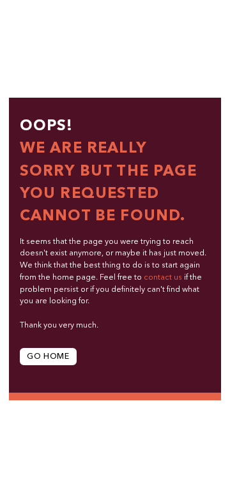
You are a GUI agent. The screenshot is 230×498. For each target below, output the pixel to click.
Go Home (48, 357)
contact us (163, 278)
